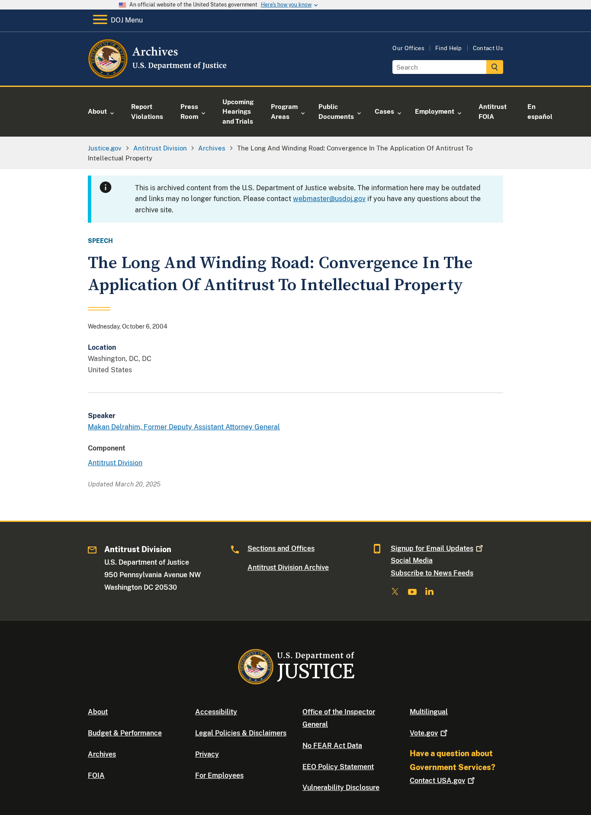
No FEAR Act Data (332, 745)
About (98, 712)
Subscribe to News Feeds (432, 573)
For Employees (219, 775)
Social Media (412, 560)
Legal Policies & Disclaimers (240, 733)
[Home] (158, 75)
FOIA (96, 775)
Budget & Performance (125, 733)
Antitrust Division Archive (288, 567)
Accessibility (216, 712)
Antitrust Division (115, 463)
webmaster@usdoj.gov (329, 199)
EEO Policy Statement (338, 767)
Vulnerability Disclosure (340, 787)
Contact (437, 781)
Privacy (207, 754)
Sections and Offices (281, 548)
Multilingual (429, 712)
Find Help (448, 48)
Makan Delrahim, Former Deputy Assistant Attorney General (184, 427)
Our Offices (408, 48)
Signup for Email (432, 548)
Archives (102, 754)
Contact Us (488, 48)
